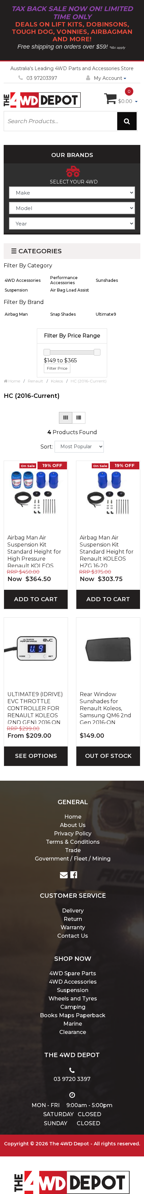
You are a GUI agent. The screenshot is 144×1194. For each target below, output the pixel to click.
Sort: (47, 447)
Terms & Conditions (73, 842)
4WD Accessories (73, 982)
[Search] (127, 121)
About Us (73, 825)
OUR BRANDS (72, 155)
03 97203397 (41, 78)
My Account (108, 78)
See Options (36, 755)
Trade (73, 850)
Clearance (72, 1032)
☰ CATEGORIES (36, 251)
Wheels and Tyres (73, 998)
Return (73, 919)
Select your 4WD (74, 182)
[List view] (78, 418)
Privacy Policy (72, 833)
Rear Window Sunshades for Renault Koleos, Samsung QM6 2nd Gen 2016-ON (105, 707)
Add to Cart (36, 599)
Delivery (73, 910)
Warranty (73, 927)
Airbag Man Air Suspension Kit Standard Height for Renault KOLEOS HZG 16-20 (107, 550)
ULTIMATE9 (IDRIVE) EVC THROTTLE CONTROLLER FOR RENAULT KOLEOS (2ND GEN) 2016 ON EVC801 (35, 707)
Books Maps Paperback (72, 1015)
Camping (72, 1007)
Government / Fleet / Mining (73, 858)
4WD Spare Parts (72, 973)
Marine (72, 1024)
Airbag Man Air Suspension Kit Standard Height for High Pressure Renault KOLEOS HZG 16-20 (34, 550)
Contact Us (72, 936)
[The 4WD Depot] (72, 1174)
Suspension (72, 990)
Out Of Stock (108, 755)
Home (72, 817)
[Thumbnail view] (65, 418)
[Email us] (64, 876)
